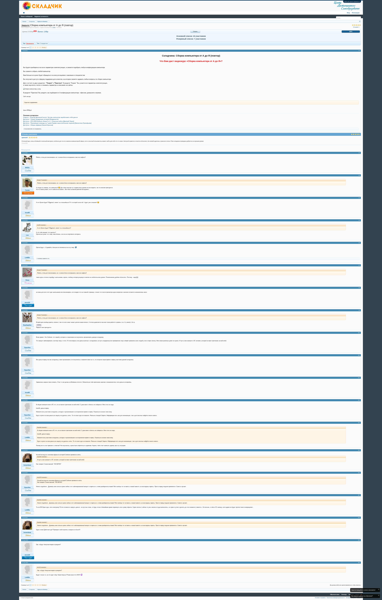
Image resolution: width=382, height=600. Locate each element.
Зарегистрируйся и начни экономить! (363, 590)
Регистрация (355, 13)
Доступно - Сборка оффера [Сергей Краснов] (38, 125)
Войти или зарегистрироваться (352, 1)
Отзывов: (356, 27)
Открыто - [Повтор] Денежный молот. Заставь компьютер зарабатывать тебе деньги (50, 117)
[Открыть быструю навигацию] (359, 21)
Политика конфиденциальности (336, 597)
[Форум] (24, 13)
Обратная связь (334, 594)
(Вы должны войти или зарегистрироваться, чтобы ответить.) (345, 585)
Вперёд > (44, 47)
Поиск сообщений (26, 16)
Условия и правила (320, 597)
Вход (348, 13)
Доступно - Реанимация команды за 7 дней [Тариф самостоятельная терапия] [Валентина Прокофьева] (57, 123)
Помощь (344, 594)
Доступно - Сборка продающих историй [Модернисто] (40, 119)
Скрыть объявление (378, 589)
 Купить (195, 31)
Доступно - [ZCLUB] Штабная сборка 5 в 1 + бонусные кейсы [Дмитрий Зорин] (48, 121)
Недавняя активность (41, 16)
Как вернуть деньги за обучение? (362, 596)
